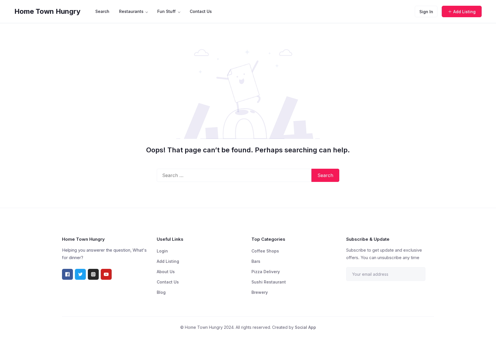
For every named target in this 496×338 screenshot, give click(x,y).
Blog (161, 292)
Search (102, 11)
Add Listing (464, 11)
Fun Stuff (166, 11)
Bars (255, 261)
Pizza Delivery (265, 271)
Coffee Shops (265, 250)
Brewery (259, 292)
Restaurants (131, 11)
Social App (305, 327)
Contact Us (201, 11)
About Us (166, 271)
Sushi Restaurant (268, 281)
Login (162, 250)
